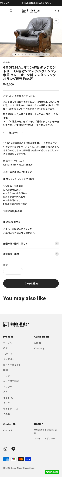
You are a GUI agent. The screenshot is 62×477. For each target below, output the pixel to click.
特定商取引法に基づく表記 (45, 431)
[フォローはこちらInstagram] (5, 449)
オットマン (8, 397)
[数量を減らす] (7, 271)
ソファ (6, 375)
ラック (6, 403)
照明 (5, 370)
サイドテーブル (11, 408)
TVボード (8, 353)
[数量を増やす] (19, 271)
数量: (5, 264)
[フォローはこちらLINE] (13, 449)
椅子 (5, 348)
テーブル (7, 342)
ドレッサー (8, 386)
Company (39, 348)
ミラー (6, 392)
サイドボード (10, 359)
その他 (6, 62)
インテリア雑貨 (11, 381)
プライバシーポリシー (44, 438)
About (37, 342)
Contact (7, 430)
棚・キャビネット (12, 364)
